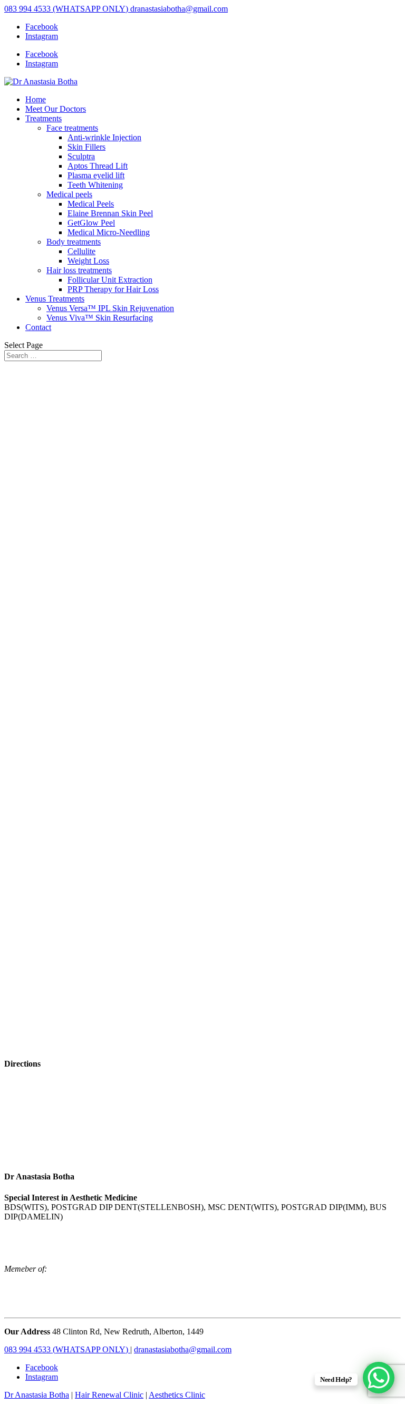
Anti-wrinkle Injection (104, 137)
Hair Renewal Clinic (109, 1394)
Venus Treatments (54, 298)
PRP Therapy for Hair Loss (113, 289)
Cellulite (81, 251)
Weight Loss (88, 260)
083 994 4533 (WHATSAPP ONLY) (67, 8)
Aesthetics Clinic (177, 1394)
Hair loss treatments (79, 270)
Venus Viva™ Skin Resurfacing (99, 317)
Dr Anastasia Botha (36, 1394)
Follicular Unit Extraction (110, 279)
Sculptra (81, 156)
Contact (38, 327)
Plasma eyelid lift (96, 175)
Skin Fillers (86, 146)
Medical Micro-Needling (109, 232)
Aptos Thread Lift (98, 165)
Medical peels (69, 194)
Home (35, 99)
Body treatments (73, 241)
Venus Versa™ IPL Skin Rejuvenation (110, 308)
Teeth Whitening (95, 184)
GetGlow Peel (91, 222)
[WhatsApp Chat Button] (378, 1377)
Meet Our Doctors (55, 108)
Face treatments (72, 127)
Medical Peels (91, 203)
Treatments (43, 118)
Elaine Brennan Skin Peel (110, 213)
